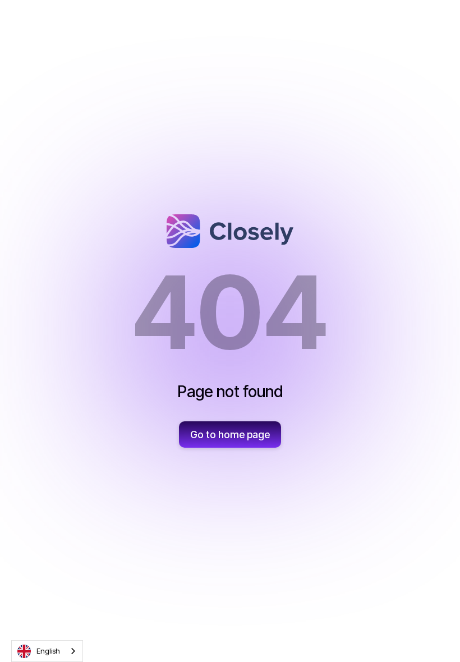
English (48, 650)
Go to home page (230, 434)
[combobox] (47, 651)
